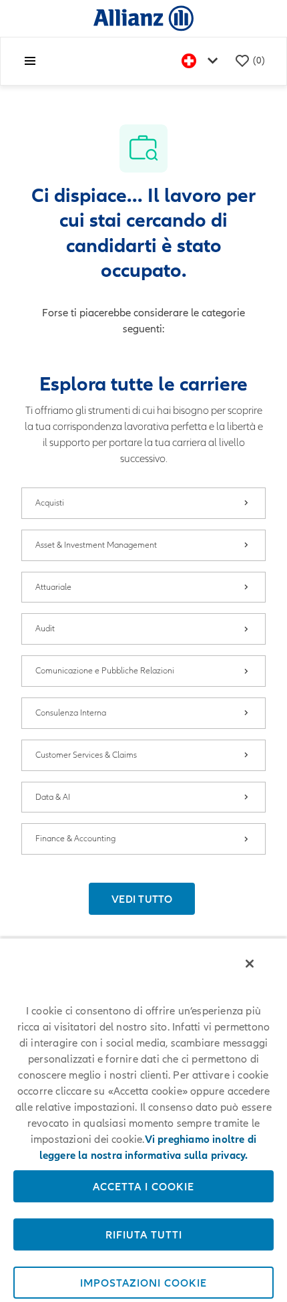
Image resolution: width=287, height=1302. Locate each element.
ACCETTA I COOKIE (143, 1186)
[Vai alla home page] (143, 17)
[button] (142, 899)
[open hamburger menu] (30, 61)
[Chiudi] (249, 963)
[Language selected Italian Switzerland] (202, 61)
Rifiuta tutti (143, 1234)
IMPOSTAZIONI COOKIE (143, 1283)
